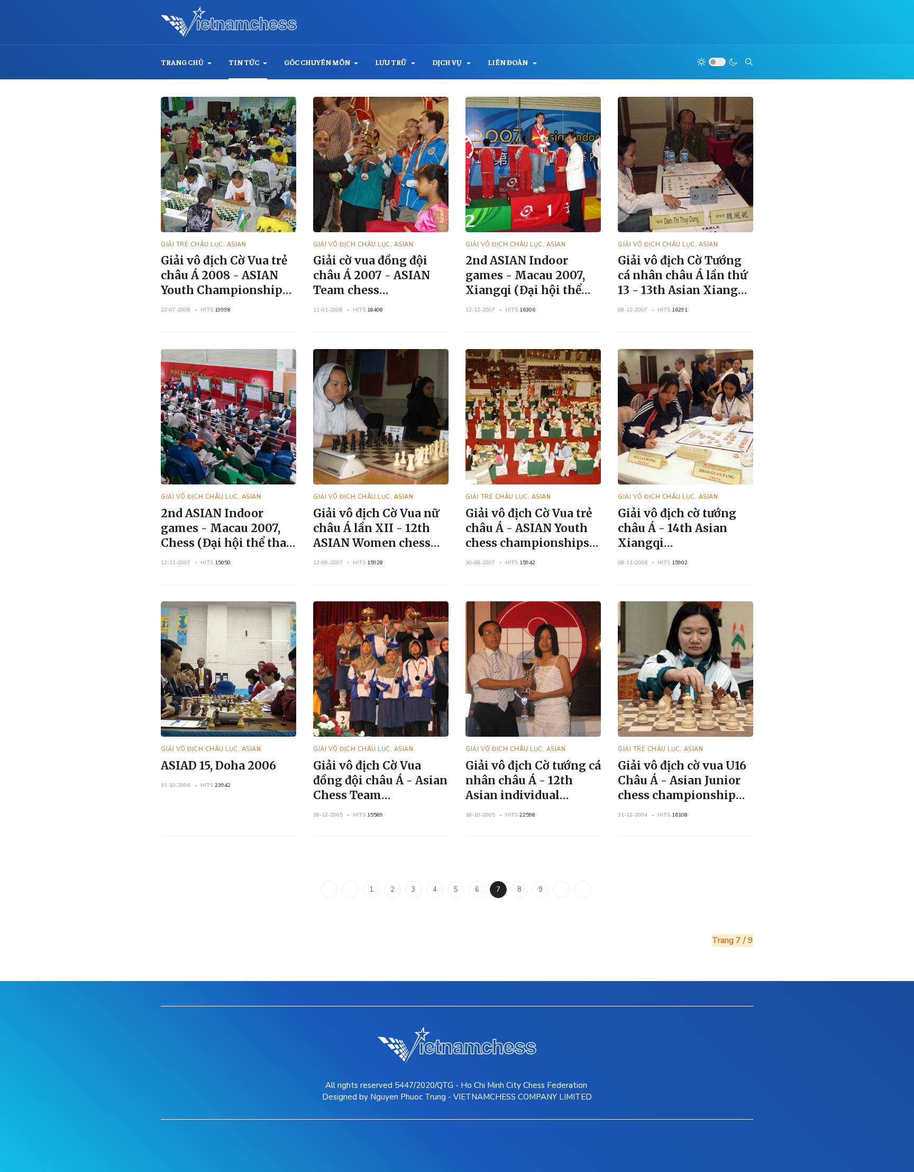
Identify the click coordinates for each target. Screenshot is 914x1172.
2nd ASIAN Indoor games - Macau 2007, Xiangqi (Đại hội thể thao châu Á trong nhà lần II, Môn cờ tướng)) (528, 290)
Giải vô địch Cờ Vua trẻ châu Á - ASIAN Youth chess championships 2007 (528, 535)
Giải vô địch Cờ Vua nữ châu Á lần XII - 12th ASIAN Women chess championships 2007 (375, 535)
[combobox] (749, 61)
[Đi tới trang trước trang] (350, 889)
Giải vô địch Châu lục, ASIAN (363, 245)
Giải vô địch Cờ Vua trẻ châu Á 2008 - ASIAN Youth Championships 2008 (224, 282)
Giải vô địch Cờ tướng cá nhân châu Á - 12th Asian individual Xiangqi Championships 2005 (533, 795)
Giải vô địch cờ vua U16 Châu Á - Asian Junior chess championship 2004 (682, 787)
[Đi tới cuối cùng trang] (582, 889)
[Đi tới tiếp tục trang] (561, 889)
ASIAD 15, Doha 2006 (218, 765)
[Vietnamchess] (229, 22)
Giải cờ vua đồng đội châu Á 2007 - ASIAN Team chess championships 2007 (373, 282)
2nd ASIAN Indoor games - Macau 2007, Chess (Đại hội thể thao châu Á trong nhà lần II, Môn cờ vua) (228, 543)
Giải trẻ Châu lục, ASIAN (203, 245)
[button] (186, 62)
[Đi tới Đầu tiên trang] (329, 889)
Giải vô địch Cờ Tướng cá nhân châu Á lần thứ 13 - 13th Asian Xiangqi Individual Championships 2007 (683, 290)
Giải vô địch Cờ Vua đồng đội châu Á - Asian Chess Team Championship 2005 (380, 787)
